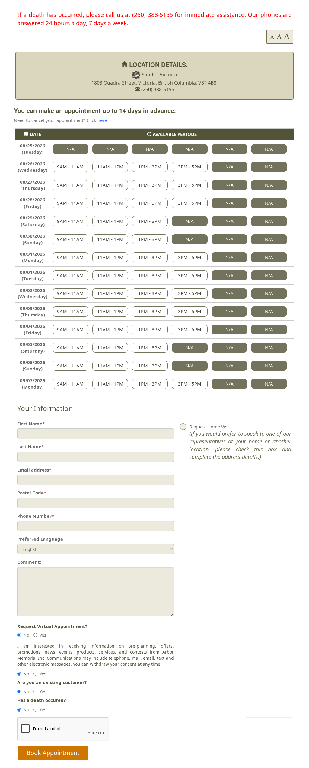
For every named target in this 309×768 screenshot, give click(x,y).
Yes (43, 635)
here (102, 120)
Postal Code (31, 493)
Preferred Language (40, 539)
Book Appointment (53, 753)
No (26, 635)
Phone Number (35, 516)
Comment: (29, 562)
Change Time (280, 754)
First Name (31, 424)
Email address (34, 470)
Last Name (30, 446)
